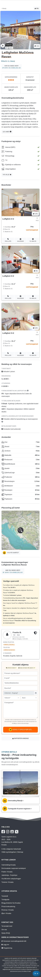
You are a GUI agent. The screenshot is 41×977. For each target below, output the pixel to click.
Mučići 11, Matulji (8, 61)
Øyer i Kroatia (6, 913)
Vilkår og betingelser (8, 852)
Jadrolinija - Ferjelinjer (9, 875)
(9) (36, 271)
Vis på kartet (13, 552)
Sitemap (20, 852)
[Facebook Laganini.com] (3, 832)
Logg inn (5, 944)
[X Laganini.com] (16, 832)
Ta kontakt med (6, 926)
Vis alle (6, 174)
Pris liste (8, 241)
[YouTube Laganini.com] (12, 832)
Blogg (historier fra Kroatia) (10, 903)
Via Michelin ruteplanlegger (11, 878)
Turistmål (4, 896)
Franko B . (9, 44)
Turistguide (5, 899)
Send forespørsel (22, 729)
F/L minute (33, 241)
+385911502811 (9, 645)
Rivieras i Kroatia (7, 910)
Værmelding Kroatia (8, 865)
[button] (20, 530)
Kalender (20, 241)
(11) (37, 46)
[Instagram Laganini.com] (7, 832)
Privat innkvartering (8, 906)
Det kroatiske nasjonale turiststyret (13, 868)
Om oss (4, 929)
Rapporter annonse (21, 738)
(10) (36, 213)
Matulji (4, 8)
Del (37, 8)
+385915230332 (9, 650)
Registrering (7, 948)
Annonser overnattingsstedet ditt (14, 941)
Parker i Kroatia (6, 872)
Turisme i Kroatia (7, 882)
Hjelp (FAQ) (5, 933)
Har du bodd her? (12, 67)
